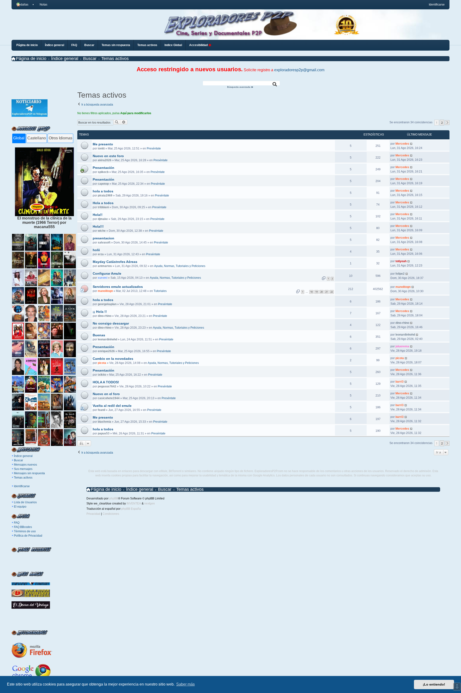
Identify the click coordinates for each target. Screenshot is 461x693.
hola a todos (103, 191)
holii (96, 250)
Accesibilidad (198, 45)
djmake (103, 219)
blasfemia (104, 421)
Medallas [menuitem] (22, 4)
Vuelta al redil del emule (112, 406)
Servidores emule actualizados (118, 287)
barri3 (399, 381)
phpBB (113, 498)
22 (331, 291)
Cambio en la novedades (113, 359)
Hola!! (98, 215)
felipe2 (400, 273)
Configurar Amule (107, 273)
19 (316, 291)
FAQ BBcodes (23, 527)
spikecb (103, 172)
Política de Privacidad (28, 535)
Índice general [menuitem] (54, 45)
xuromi (102, 277)
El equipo (20, 506)
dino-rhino (104, 316)
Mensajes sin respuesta (29, 473)
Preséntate (154, 148)
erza (101, 254)
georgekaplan (107, 304)
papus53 (103, 433)
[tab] (18, 138)
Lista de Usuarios (25, 502)
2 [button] (442, 122)
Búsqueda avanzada (239, 87)
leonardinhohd (107, 339)
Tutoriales (160, 291)
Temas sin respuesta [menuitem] (116, 45)
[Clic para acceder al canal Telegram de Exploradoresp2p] (30, 115)
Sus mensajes (23, 469)
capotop (103, 183)
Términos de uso (25, 531)
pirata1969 (105, 195)
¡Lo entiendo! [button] (434, 684)
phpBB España (131, 508)
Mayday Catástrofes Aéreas (115, 262)
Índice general (23, 456)
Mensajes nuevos (25, 464)
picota (102, 363)
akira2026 (104, 160)
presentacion (103, 238)
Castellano (36, 138)
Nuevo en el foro (106, 394)
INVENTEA (134, 503)
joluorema (402, 346)
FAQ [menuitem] (74, 45)
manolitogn (105, 291)
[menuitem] (41, 4)
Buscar (18, 460)
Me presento (103, 144)
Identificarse (22, 486)
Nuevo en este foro (108, 156)
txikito (102, 374)
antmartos (105, 266)
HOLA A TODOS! (106, 382)
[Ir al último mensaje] (411, 143)
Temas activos (23, 477)
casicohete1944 (109, 398)
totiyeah (400, 261)
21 (326, 291)
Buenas (99, 335)
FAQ (16, 522)
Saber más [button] (185, 684)
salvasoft (104, 242)
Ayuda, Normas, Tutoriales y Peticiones (179, 266)
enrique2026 (106, 351)
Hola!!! (98, 226)
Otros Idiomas (60, 138)
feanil (101, 410)
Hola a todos (103, 203)
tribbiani (103, 207)
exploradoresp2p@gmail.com (299, 70)
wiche (102, 230)
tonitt (101, 148)
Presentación (103, 168)
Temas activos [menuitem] (147, 45)
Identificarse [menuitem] (437, 4)
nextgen (149, 503)
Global (18, 138)
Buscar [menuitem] (89, 45)
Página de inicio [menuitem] (27, 45)
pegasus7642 (107, 386)
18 (311, 291)
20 (321, 291)
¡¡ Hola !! (100, 312)
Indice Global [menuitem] (173, 45)
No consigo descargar (111, 323)
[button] (447, 122)
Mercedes (402, 143)
